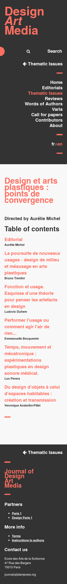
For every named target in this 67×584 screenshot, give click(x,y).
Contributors (49, 120)
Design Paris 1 (22, 517)
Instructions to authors (28, 540)
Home (56, 82)
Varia (57, 109)
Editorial (13, 239)
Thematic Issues (45, 63)
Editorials (52, 87)
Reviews (54, 98)
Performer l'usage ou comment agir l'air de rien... (26, 326)
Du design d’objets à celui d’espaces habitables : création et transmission (32, 393)
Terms (16, 536)
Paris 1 (17, 513)
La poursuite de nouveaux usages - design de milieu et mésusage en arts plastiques (32, 263)
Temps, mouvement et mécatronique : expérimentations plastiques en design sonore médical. (27, 360)
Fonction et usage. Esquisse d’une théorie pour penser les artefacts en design (30, 296)
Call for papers (47, 114)
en (60, 143)
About (56, 125)
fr (53, 143)
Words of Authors (44, 103)
